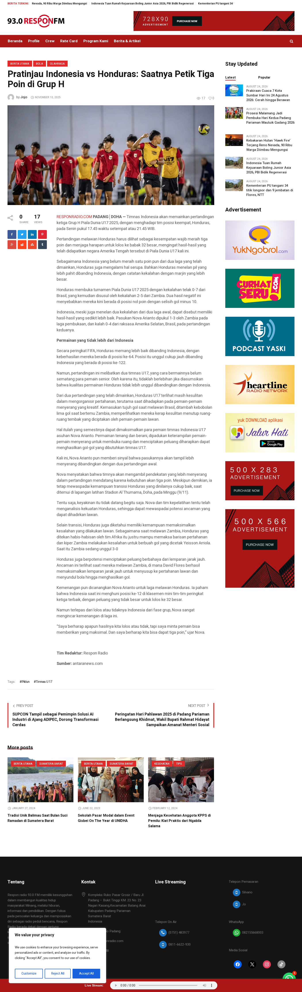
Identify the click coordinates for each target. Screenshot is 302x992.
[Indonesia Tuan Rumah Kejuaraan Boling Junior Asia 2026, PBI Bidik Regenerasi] (234, 162)
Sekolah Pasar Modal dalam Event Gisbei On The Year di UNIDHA (106, 818)
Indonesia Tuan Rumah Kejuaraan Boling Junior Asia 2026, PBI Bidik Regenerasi (113, 4)
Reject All (57, 973)
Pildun (25, 681)
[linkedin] (32, 234)
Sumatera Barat (51, 764)
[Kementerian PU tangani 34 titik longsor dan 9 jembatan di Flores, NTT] (234, 184)
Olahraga (57, 64)
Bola (39, 64)
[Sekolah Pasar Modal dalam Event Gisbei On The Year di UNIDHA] (111, 779)
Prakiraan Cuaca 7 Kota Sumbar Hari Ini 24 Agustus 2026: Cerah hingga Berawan (268, 95)
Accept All (86, 973)
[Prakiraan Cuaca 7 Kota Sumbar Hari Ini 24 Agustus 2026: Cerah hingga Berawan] (234, 90)
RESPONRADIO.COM (74, 217)
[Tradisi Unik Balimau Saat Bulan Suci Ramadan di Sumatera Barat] (40, 779)
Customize (28, 973)
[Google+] (12, 244)
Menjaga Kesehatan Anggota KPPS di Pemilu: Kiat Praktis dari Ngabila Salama (179, 821)
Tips (179, 764)
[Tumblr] (42, 244)
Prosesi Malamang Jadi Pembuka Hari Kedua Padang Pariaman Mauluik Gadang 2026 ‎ (270, 118)
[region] (57, 955)
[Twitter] (22, 234)
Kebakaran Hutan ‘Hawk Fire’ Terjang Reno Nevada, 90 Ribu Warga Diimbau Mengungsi (269, 145)
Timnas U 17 (44, 681)
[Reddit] (22, 244)
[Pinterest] (42, 234)
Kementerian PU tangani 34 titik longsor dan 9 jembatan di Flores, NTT (214, 4)
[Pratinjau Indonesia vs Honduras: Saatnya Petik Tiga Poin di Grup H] (111, 155)
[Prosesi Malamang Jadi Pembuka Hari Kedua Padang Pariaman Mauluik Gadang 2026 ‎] (234, 112)
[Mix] (32, 244)
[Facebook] (12, 234)
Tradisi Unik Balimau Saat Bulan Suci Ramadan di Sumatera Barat (37, 818)
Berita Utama (19, 64)
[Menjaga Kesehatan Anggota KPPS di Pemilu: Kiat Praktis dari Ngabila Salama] (181, 779)
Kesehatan (161, 764)
